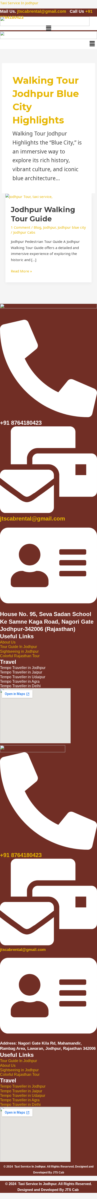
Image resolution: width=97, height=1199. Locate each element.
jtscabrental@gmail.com (42, 11)
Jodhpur (49, 227)
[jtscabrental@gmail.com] (48, 510)
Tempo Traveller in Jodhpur (22, 1086)
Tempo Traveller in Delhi (20, 1105)
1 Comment (20, 227)
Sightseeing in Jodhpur (19, 651)
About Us (8, 642)
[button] (48, 29)
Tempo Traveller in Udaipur (22, 1096)
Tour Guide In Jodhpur (18, 647)
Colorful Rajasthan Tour (20, 656)
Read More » (21, 270)
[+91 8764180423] (48, 847)
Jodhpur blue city (72, 227)
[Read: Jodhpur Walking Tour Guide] (29, 196)
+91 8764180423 (21, 855)
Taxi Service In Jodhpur (19, 2)
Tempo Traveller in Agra (20, 1100)
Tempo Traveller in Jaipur (21, 1091)
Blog (37, 227)
